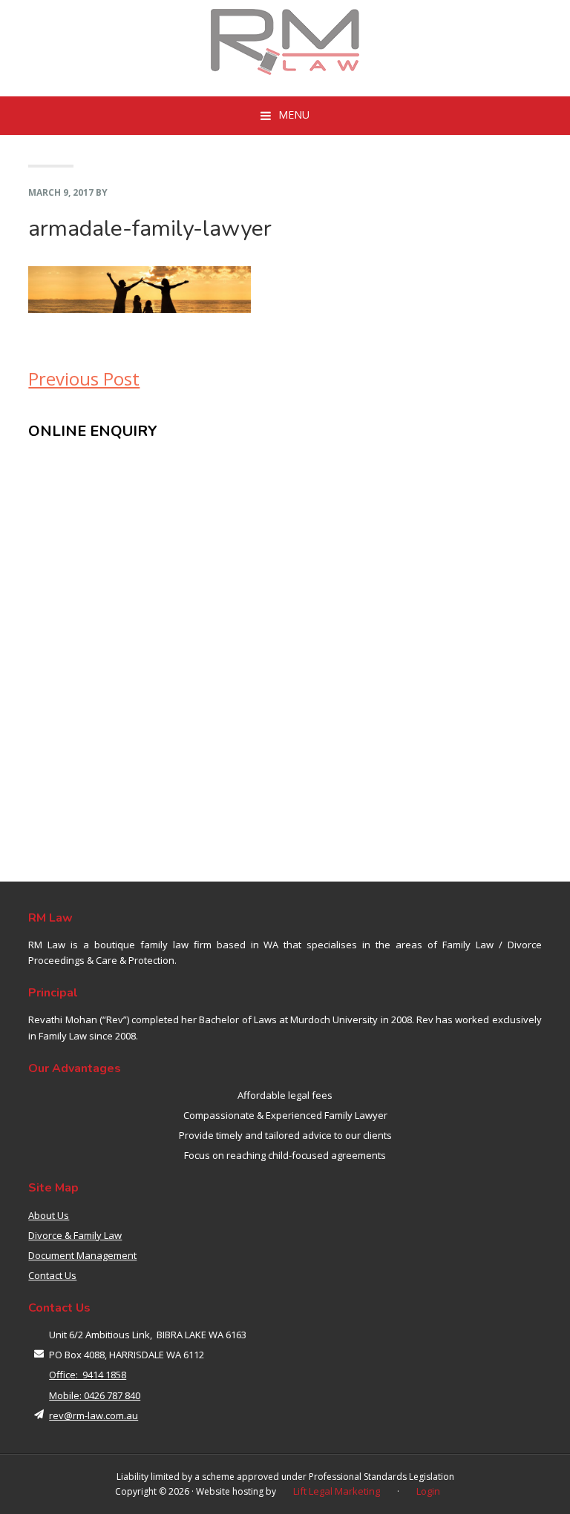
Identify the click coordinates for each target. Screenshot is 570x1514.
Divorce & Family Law (75, 1235)
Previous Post (84, 378)
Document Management (82, 1255)
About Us (48, 1215)
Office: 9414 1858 (87, 1374)
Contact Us (52, 1275)
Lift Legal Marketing (336, 1491)
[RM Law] (285, 41)
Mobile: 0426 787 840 (94, 1395)
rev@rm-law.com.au (93, 1415)
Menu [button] (293, 115)
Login (428, 1491)
